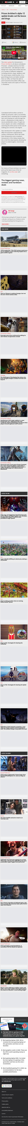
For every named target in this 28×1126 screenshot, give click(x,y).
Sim (7, 9)
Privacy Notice (20, 198)
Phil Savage (10, 22)
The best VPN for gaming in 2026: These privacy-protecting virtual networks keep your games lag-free (14, 1034)
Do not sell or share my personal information (12, 1116)
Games (3, 9)
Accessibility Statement (7, 1110)
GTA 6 (19, 5)
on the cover (14, 172)
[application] (14, 155)
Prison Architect (13, 9)
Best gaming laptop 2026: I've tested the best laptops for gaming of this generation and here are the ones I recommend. (14, 1061)
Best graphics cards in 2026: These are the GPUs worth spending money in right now (15, 1052)
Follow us (16, 42)
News (3, 22)
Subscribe (22, 2)
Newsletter (24, 42)
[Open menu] (2, 2)
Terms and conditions (7, 1098)
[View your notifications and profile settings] (13, 2)
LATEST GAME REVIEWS (20, 1020)
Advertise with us (6, 1107)
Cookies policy (5, 1104)
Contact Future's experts (7, 1094)
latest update (8, 62)
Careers (3, 1113)
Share (5, 42)
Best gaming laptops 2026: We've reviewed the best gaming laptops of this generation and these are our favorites (14, 1043)
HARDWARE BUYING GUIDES (7, 1020)
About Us (4, 1091)
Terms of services (18, 196)
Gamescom (11, 5)
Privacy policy (5, 1101)
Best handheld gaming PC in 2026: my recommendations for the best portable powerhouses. (14, 1070)
